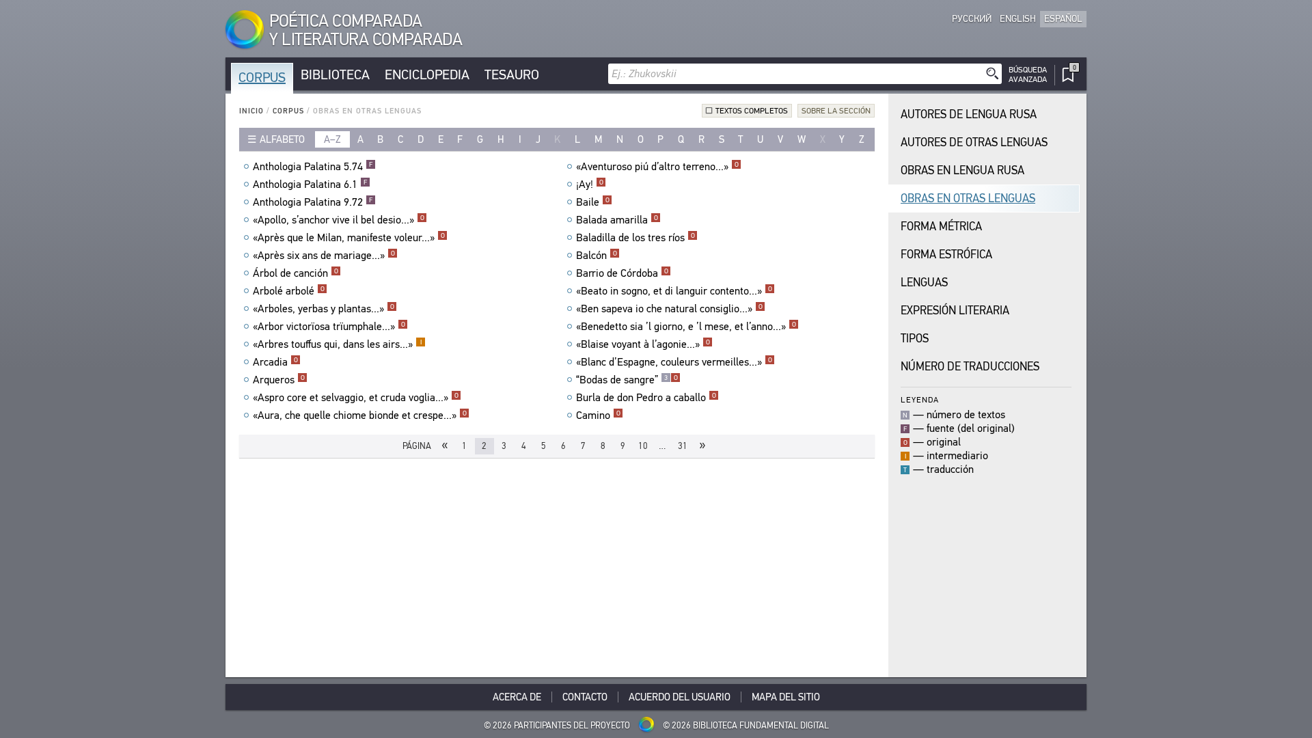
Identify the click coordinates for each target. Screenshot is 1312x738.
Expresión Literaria (955, 310)
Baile (593, 202)
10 (643, 446)
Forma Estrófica (946, 254)
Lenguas (924, 282)
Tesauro (511, 75)
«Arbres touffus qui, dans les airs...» (337, 344)
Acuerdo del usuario (679, 697)
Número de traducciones (970, 366)
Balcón (596, 255)
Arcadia (275, 362)
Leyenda (920, 399)
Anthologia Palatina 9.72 (312, 202)
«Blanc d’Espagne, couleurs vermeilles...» (674, 362)
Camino (598, 415)
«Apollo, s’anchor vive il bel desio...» (338, 220)
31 (682, 446)
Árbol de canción (295, 273)
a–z (332, 139)
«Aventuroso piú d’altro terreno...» (657, 167)
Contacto (584, 697)
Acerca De (517, 697)
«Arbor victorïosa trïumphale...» (329, 326)
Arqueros (279, 380)
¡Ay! (589, 184)
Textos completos (751, 110)
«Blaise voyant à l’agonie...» (643, 344)
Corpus (262, 77)
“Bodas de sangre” (627, 380)
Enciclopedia (427, 75)
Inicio (251, 111)
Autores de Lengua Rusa (969, 114)
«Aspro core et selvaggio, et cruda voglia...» (356, 398)
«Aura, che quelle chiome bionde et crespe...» (360, 415)
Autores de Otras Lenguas (974, 142)
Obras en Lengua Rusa (962, 170)
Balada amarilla (617, 220)
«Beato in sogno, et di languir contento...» (674, 291)
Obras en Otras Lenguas (968, 198)
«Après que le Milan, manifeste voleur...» (349, 238)
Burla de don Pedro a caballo (646, 398)
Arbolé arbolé (289, 291)
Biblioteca (335, 75)
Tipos (915, 338)
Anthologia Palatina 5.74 (312, 167)
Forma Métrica (941, 226)
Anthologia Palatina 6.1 (310, 184)
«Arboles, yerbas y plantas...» (323, 309)
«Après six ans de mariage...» (324, 255)
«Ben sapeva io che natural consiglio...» (669, 309)
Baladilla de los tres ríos (635, 238)
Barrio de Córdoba (622, 273)
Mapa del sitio (786, 697)
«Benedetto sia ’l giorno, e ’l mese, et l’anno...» (686, 326)
